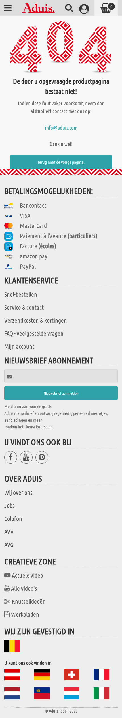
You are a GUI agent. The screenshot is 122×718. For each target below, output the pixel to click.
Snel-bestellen (20, 294)
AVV (9, 531)
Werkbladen (25, 614)
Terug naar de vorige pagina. (61, 162)
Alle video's (24, 588)
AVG (9, 544)
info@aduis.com (61, 127)
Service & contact (24, 307)
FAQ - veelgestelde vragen (34, 333)
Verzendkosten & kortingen (35, 320)
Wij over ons (18, 492)
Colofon (13, 518)
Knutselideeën (29, 601)
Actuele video (27, 575)
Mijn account (19, 346)
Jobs (9, 505)
